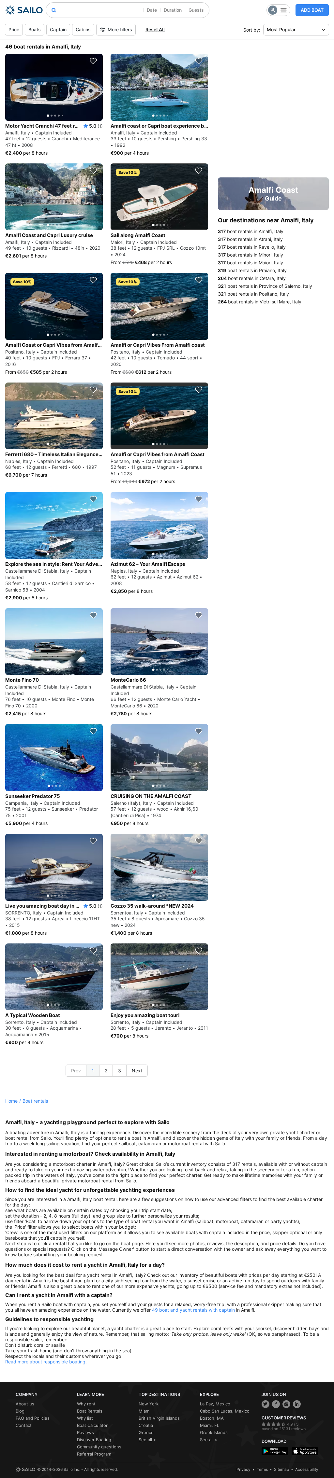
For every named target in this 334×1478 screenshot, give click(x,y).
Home (11, 1101)
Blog (20, 1411)
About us (25, 1403)
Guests (196, 10)
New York (149, 1403)
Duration (173, 10)
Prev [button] (76, 1070)
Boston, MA (212, 1418)
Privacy (243, 1469)
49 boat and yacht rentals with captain (193, 1310)
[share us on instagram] (286, 1404)
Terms (262, 1469)
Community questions (99, 1446)
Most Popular (281, 29)
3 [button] (119, 1070)
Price (13, 29)
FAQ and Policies (33, 1418)
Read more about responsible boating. (46, 1361)
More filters (120, 29)
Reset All (155, 29)
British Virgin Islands (159, 1418)
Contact (24, 1425)
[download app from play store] (275, 1451)
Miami (144, 1411)
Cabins (83, 29)
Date (152, 10)
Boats (34, 29)
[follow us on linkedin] (297, 1404)
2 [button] (106, 1070)
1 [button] (93, 1070)
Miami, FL (209, 1425)
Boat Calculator (92, 1425)
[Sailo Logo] (24, 10)
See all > (147, 1439)
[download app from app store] (305, 1451)
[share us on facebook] (276, 1404)
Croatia (146, 1425)
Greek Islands (214, 1432)
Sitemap (281, 1469)
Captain (58, 29)
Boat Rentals (89, 1411)
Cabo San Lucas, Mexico (225, 1411)
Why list (85, 1418)
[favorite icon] (93, 61)
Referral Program (94, 1454)
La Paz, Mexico (215, 1403)
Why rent (86, 1403)
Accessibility (306, 1469)
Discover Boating (94, 1439)
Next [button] (137, 1070)
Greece (146, 1432)
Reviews (85, 1432)
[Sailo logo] (25, 1469)
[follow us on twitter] (265, 1404)
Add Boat (312, 10)
